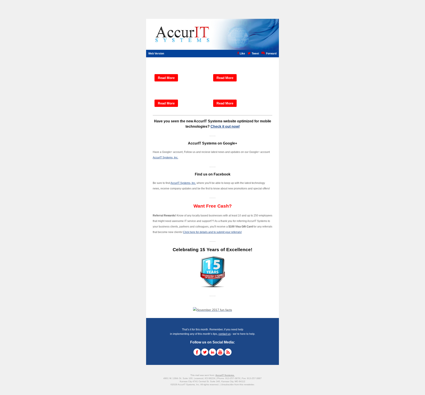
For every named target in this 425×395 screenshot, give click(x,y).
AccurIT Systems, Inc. (165, 157)
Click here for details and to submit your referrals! (212, 232)
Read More (166, 78)
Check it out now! (225, 126)
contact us (224, 333)
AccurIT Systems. (225, 375)
